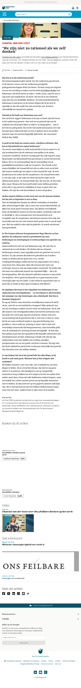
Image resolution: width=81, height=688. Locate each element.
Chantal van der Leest (11, 57)
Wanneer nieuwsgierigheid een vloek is (23, 545)
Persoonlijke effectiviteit (11, 20)
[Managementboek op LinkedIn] (35, 672)
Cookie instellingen (68, 661)
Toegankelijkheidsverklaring (29, 664)
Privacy (50, 661)
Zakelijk (5, 619)
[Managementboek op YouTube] (40, 672)
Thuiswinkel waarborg (14, 661)
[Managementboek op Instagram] (45, 672)
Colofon (44, 661)
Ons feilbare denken (49, 57)
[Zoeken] (69, 14)
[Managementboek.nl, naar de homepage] (8, 9)
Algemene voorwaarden (31, 661)
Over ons (58, 664)
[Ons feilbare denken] (9, 476)
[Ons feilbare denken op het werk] (9, 436)
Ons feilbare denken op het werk (13, 454)
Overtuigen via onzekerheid (13, 578)
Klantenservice (8, 614)
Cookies (57, 661)
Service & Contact (47, 664)
